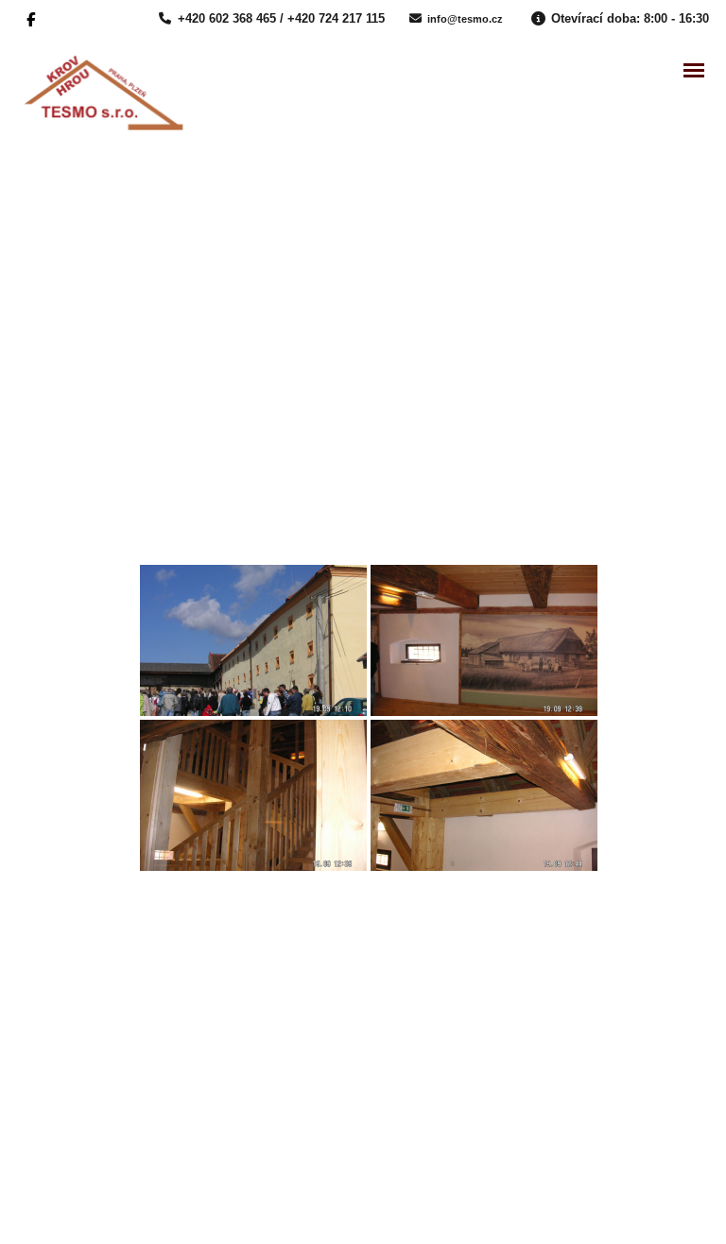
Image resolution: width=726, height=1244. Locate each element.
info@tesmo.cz (465, 19)
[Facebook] (33, 18)
